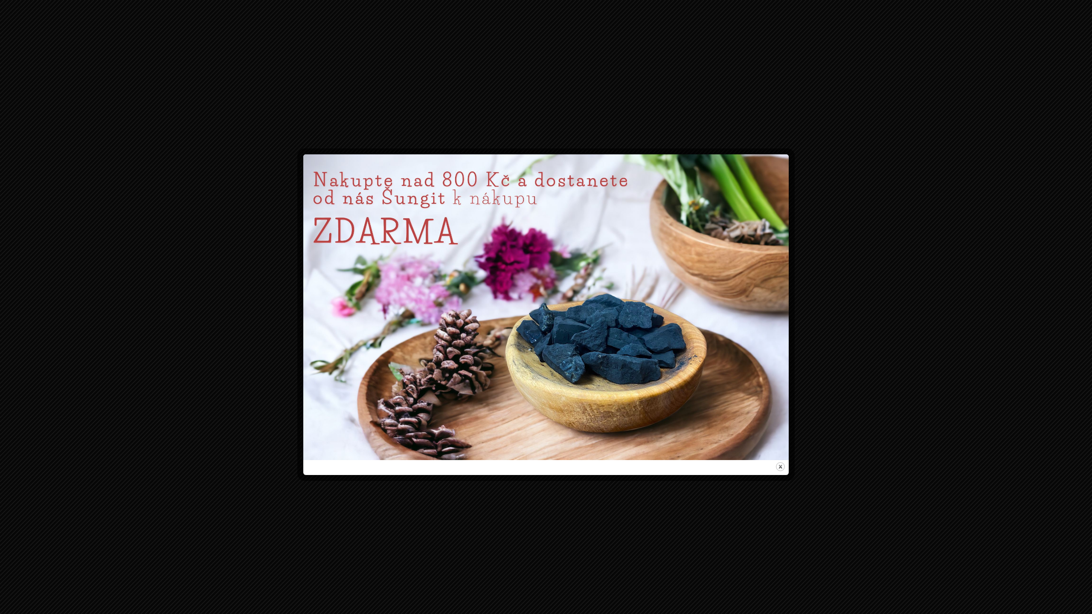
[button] (645, 264)
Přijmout (493, 342)
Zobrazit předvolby (599, 342)
